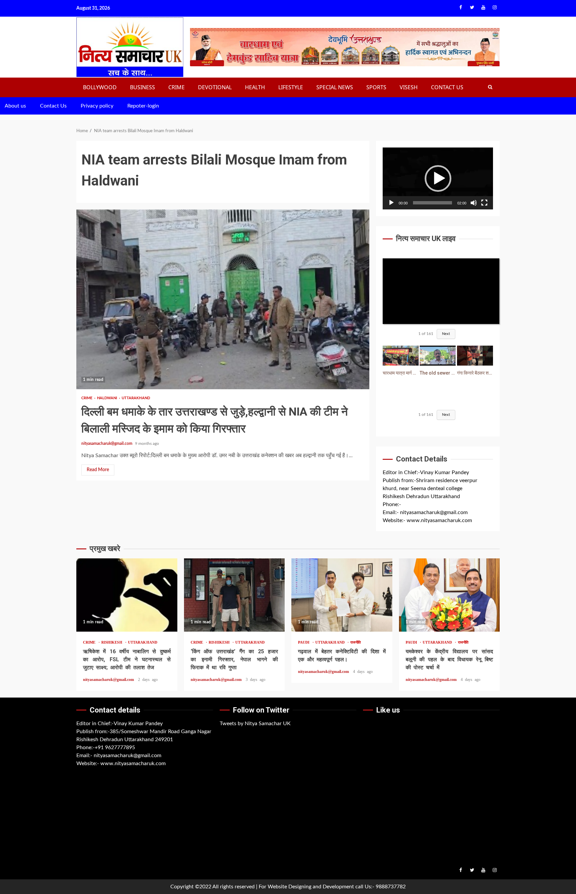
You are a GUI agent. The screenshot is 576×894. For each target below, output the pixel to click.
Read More (98, 469)
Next (446, 334)
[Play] (391, 202)
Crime (176, 87)
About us (15, 106)
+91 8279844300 (421, 504)
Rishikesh (113, 642)
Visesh (409, 87)
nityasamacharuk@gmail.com (106, 444)
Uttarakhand (136, 398)
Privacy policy (97, 106)
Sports (376, 87)
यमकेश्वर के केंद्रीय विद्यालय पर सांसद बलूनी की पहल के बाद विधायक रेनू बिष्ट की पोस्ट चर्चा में (449, 595)
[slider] (432, 202)
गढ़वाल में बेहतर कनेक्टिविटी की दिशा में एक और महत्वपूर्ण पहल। (341, 595)
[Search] (490, 87)
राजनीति (355, 642)
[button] (438, 178)
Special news (334, 87)
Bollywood (100, 87)
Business (142, 87)
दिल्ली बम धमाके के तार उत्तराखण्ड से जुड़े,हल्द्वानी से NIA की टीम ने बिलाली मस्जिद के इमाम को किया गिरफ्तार (222, 299)
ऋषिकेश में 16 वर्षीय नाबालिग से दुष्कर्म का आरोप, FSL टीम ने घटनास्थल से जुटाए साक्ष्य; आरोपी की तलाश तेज (126, 595)
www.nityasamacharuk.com (439, 520)
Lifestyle (290, 87)
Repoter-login (143, 106)
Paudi (305, 642)
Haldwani (107, 398)
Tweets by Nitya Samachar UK (255, 723)
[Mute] (473, 202)
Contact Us (447, 87)
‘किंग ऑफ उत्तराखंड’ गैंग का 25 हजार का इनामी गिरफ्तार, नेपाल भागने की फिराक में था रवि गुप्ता (234, 595)
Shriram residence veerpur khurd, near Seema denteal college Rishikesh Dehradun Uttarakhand (430, 488)
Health (255, 87)
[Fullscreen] (484, 202)
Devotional (215, 87)
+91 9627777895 (115, 747)
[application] (438, 178)
